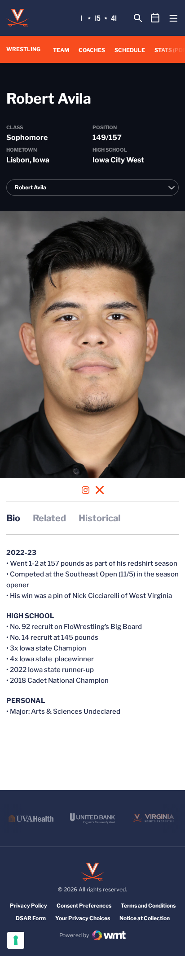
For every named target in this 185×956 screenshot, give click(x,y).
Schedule (130, 50)
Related (49, 518)
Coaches (92, 50)
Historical (99, 518)
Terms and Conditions (148, 905)
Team (61, 50)
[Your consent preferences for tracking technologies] (15, 940)
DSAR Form (31, 918)
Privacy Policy (28, 905)
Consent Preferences (84, 905)
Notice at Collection (144, 918)
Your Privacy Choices (82, 918)
